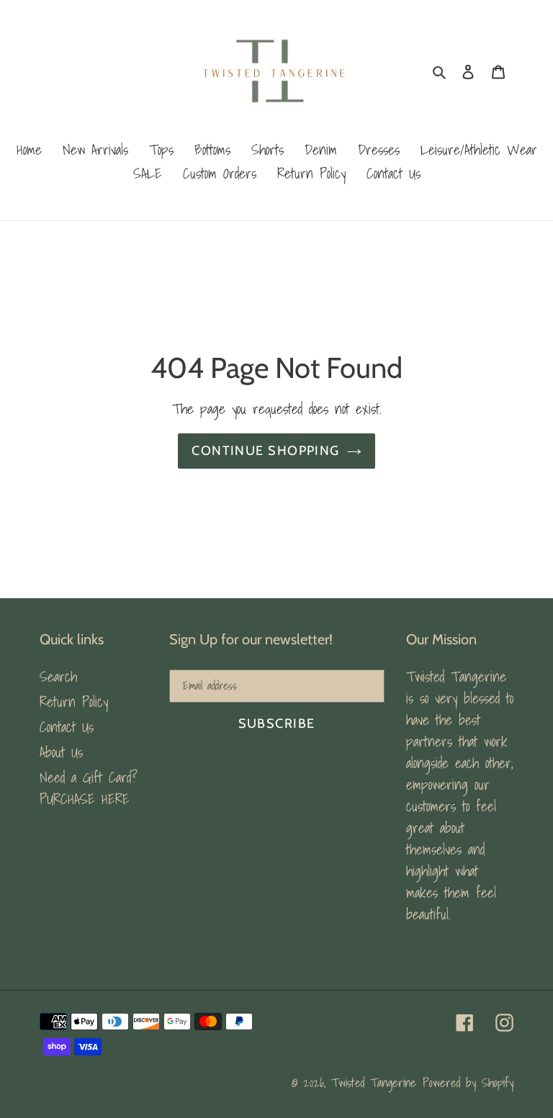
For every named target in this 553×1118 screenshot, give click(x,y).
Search (58, 676)
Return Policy (74, 701)
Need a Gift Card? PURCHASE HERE (89, 788)
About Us (61, 752)
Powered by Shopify (468, 1082)
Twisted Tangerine (373, 1082)
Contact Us (67, 727)
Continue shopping (265, 451)
